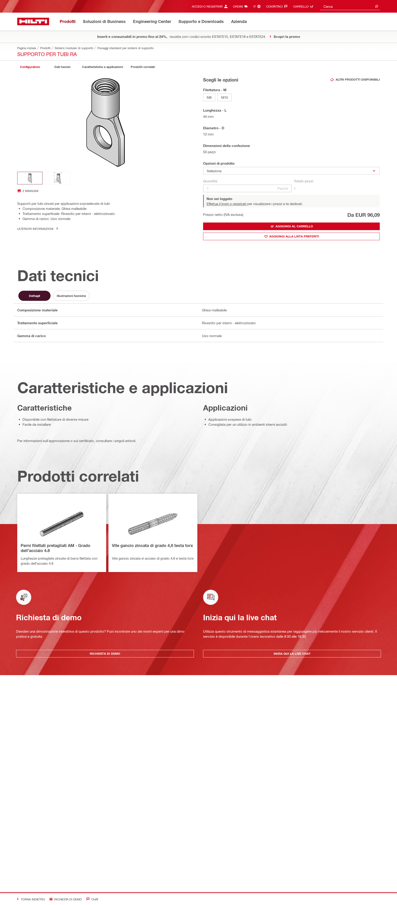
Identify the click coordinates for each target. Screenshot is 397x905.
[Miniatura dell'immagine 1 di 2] (30, 178)
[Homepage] (33, 21)
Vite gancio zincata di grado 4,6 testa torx (152, 545)
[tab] (30, 67)
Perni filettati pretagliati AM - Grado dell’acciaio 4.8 (55, 548)
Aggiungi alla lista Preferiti (294, 236)
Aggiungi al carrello (294, 226)
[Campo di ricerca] (376, 6)
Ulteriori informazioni (35, 228)
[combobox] (350, 6)
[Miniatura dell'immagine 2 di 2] (57, 178)
